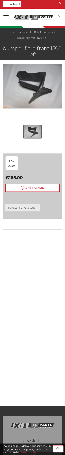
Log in (60, 4)
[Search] (58, 17)
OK (58, 448)
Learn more (28, 452)
